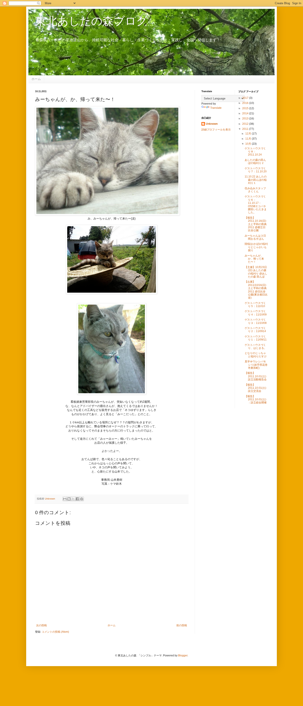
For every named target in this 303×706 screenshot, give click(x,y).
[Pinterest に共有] (81, 499)
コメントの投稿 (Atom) (55, 631)
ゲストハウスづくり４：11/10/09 (256, 313)
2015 (245, 108)
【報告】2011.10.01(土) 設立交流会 (255, 388)
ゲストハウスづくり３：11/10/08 (256, 321)
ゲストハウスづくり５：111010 (255, 304)
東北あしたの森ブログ (91, 21)
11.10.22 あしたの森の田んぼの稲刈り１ (256, 180)
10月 (248, 143)
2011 (245, 128)
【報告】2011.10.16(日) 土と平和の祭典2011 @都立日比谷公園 (256, 224)
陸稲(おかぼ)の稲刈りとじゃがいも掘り (256, 247)
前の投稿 (181, 625)
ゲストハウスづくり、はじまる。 (256, 346)
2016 (245, 103)
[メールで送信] (65, 499)
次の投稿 (41, 625)
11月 (248, 138)
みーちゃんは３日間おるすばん (255, 237)
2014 (245, 113)
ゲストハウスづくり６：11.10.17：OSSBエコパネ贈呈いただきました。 (256, 204)
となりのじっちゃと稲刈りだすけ (256, 355)
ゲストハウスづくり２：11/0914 (255, 330)
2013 (245, 118)
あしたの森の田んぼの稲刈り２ (255, 161)
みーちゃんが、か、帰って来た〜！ (254, 259)
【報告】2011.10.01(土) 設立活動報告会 (256, 376)
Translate (216, 107)
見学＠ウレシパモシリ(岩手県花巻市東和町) (256, 365)
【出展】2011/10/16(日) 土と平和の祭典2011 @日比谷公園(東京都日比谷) (256, 289)
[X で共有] (73, 499)
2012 (245, 123)
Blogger (182, 655)
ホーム (36, 79)
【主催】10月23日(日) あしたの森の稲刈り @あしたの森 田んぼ (256, 272)
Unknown (212, 123)
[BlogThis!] (69, 499)
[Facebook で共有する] (77, 499)
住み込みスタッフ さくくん (255, 190)
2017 (245, 97)
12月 (248, 133)
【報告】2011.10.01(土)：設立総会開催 (256, 399)
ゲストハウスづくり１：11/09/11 (256, 338)
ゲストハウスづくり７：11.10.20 (256, 170)
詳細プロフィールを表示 (216, 129)
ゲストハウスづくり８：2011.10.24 (255, 151)
